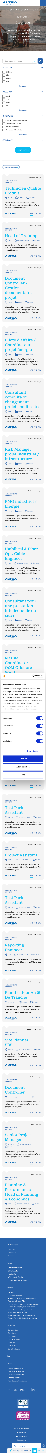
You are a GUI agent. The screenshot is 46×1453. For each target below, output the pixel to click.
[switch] (39, 726)
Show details (32, 751)
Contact (9, 1363)
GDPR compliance (21, 1436)
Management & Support (10, 167)
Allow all (23, 759)
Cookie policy (21, 1440)
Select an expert (12, 1245)
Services (10, 1263)
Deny (23, 775)
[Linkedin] (33, 1390)
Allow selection (23, 767)
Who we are (11, 1325)
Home (8, 10)
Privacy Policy (21, 1432)
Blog (8, 1356)
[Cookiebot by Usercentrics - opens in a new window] (32, 676)
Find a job (14, 10)
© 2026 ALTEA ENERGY (21, 1428)
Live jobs (21, 10)
